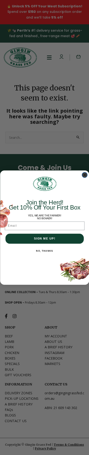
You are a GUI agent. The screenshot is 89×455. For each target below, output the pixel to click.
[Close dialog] (84, 175)
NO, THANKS (44, 250)
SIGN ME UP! (44, 238)
